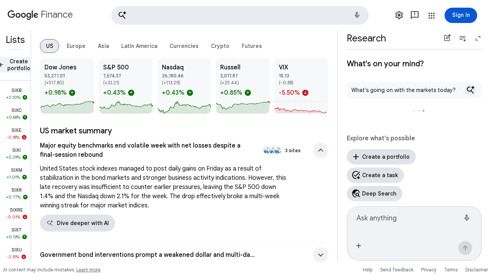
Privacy (429, 270)
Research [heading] (366, 38)
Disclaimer (476, 270)
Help (367, 270)
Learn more (88, 270)
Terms (451, 270)
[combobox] (408, 221)
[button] (240, 15)
